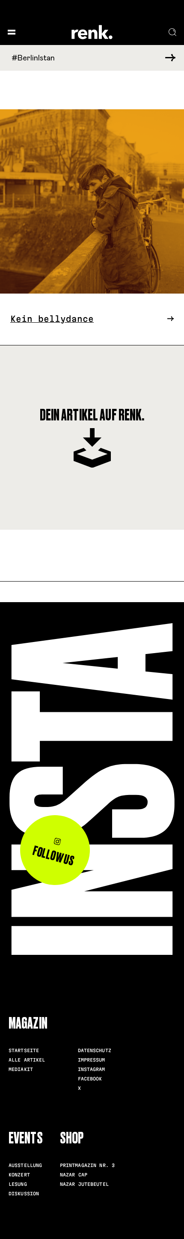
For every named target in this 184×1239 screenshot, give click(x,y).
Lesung (18, 1184)
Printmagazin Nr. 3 (87, 1165)
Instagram (91, 1069)
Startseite (24, 1050)
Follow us (54, 855)
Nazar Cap (73, 1174)
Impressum (91, 1059)
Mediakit (21, 1069)
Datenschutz (94, 1050)
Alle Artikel (27, 1059)
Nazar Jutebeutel (84, 1184)
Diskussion (24, 1193)
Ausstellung (25, 1165)
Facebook (90, 1078)
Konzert (19, 1174)
